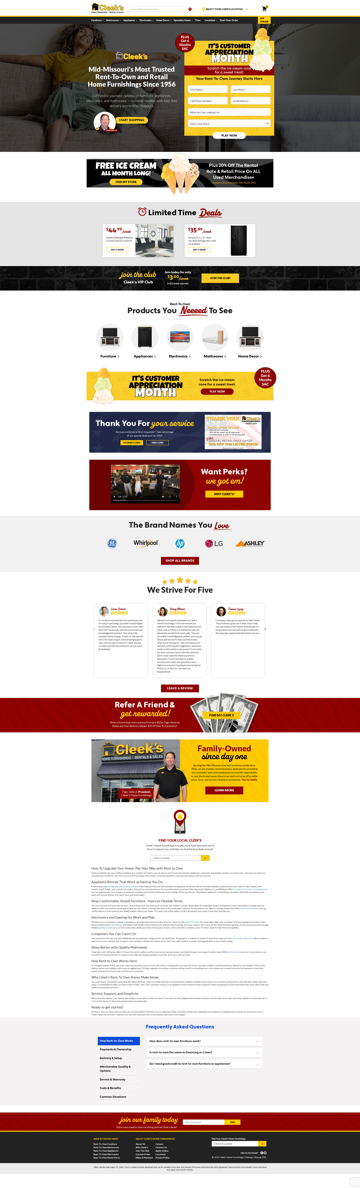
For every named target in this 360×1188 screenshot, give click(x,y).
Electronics (146, 20)
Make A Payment (144, 1157)
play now (229, 136)
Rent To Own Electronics (106, 1154)
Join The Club (142, 1150)
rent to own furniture (249, 908)
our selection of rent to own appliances (250, 889)
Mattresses (112, 20)
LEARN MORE (224, 790)
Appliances (129, 20)
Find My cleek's (221, 715)
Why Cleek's (142, 1147)
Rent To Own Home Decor (107, 1157)
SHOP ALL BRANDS (180, 560)
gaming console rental (108, 927)
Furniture (96, 20)
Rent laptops (117, 925)
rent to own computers (242, 938)
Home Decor (162, 20)
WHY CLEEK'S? (224, 494)
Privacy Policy (162, 1157)
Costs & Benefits (110, 1088)
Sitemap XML (260, 1157)
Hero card (157, 443)
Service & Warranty (112, 1079)
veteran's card (131, 443)
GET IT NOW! (117, 250)
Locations (210, 20)
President (144, 791)
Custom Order (143, 1154)
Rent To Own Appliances (106, 1150)
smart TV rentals (191, 922)
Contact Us (161, 1147)
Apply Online (162, 1150)
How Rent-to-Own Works (116, 1041)
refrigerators (114, 886)
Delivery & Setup (111, 1058)
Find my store (126, 182)
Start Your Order (229, 20)
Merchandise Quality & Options (115, 1069)
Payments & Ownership (115, 1049)
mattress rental (233, 952)
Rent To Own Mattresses (106, 1147)
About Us (140, 1144)
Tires (198, 20)
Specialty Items (182, 20)
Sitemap (249, 1157)
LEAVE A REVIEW (180, 688)
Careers (159, 1144)
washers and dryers (131, 886)
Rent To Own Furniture (105, 1144)
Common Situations (113, 1097)
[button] (265, 629)
